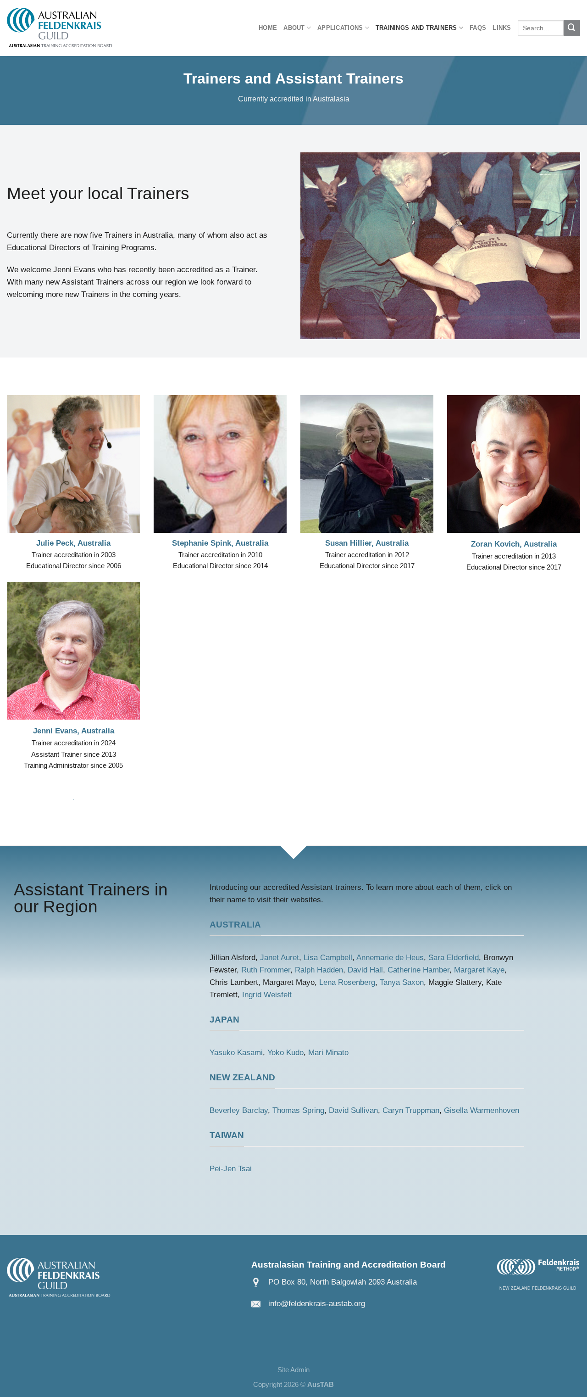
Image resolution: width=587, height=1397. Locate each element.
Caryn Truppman (410, 1110)
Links (502, 27)
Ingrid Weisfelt (267, 994)
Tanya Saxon (402, 982)
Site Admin (293, 1370)
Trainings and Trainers (416, 27)
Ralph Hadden (319, 970)
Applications (340, 27)
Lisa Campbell (328, 957)
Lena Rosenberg (347, 982)
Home (268, 27)
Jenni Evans (55, 730)
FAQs (478, 27)
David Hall (365, 970)
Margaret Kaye (479, 970)
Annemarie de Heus (390, 957)
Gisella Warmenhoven (481, 1110)
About (294, 27)
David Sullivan (353, 1110)
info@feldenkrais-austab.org (316, 1303)
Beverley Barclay (239, 1110)
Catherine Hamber (418, 970)
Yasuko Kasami (236, 1052)
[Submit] (572, 28)
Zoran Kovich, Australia (514, 544)
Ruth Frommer (265, 970)
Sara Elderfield (453, 957)
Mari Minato (328, 1052)
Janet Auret (279, 957)
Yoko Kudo (285, 1052)
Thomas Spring (298, 1110)
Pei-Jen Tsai (231, 1168)
